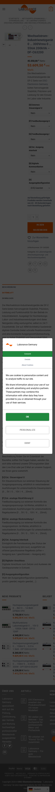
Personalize (27, 430)
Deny (27, 443)
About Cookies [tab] (27, 365)
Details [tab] (27, 359)
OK (27, 416)
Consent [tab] (27, 354)
